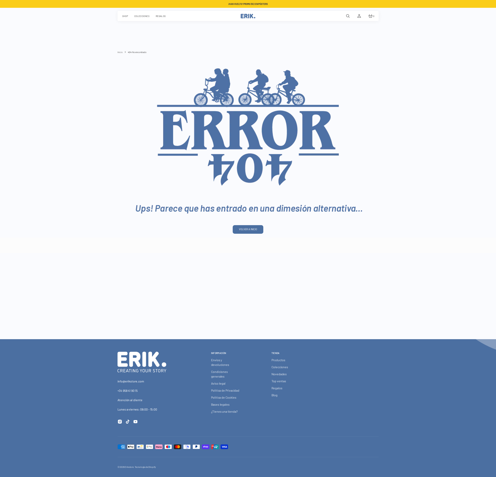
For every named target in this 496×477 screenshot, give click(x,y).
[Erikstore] (248, 16)
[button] (347, 16)
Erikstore (129, 466)
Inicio (120, 52)
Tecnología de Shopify (145, 466)
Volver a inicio (248, 229)
